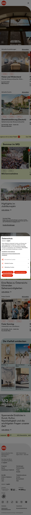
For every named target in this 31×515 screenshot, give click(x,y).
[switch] (3, 263)
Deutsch (4, 240)
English (8, 240)
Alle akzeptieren (7, 275)
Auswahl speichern (20, 272)
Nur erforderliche (7, 272)
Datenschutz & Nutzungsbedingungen (11, 253)
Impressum (4, 255)
